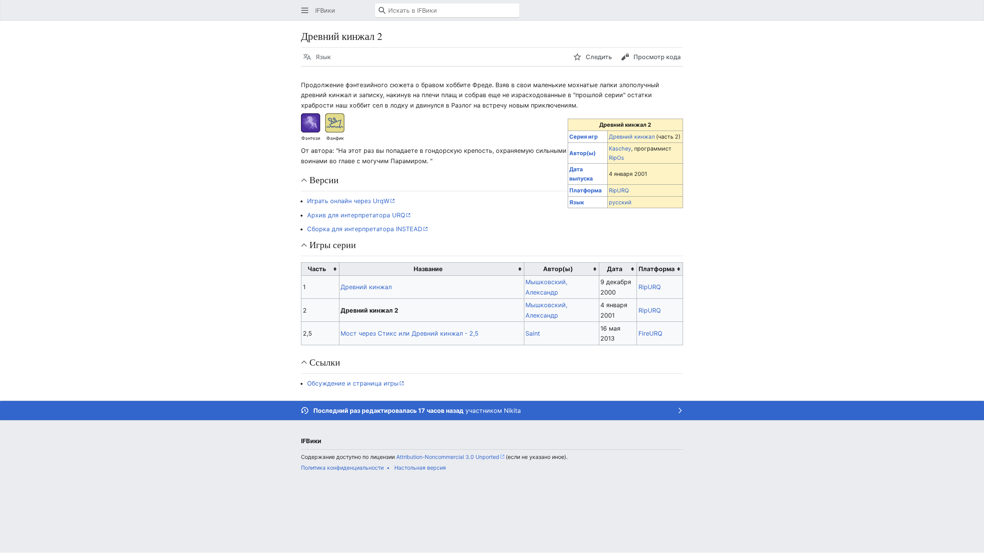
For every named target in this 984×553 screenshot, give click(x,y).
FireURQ (650, 333)
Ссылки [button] (324, 362)
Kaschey (620, 148)
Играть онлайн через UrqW (348, 201)
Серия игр (583, 136)
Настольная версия (420, 467)
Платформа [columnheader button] (656, 269)
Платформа (585, 190)
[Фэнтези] (310, 122)
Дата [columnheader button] (614, 269)
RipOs (616, 157)
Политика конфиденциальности (342, 467)
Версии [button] (324, 180)
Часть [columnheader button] (317, 269)
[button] (304, 10)
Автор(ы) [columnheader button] (558, 269)
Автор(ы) (582, 153)
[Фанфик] (334, 122)
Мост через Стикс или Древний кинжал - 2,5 (410, 333)
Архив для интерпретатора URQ (356, 215)
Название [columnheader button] (428, 269)
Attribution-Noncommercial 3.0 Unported (447, 457)
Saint (532, 333)
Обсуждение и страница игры (353, 383)
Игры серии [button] (332, 244)
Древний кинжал (632, 136)
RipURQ (619, 190)
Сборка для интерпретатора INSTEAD (364, 229)
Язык (576, 202)
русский (620, 202)
